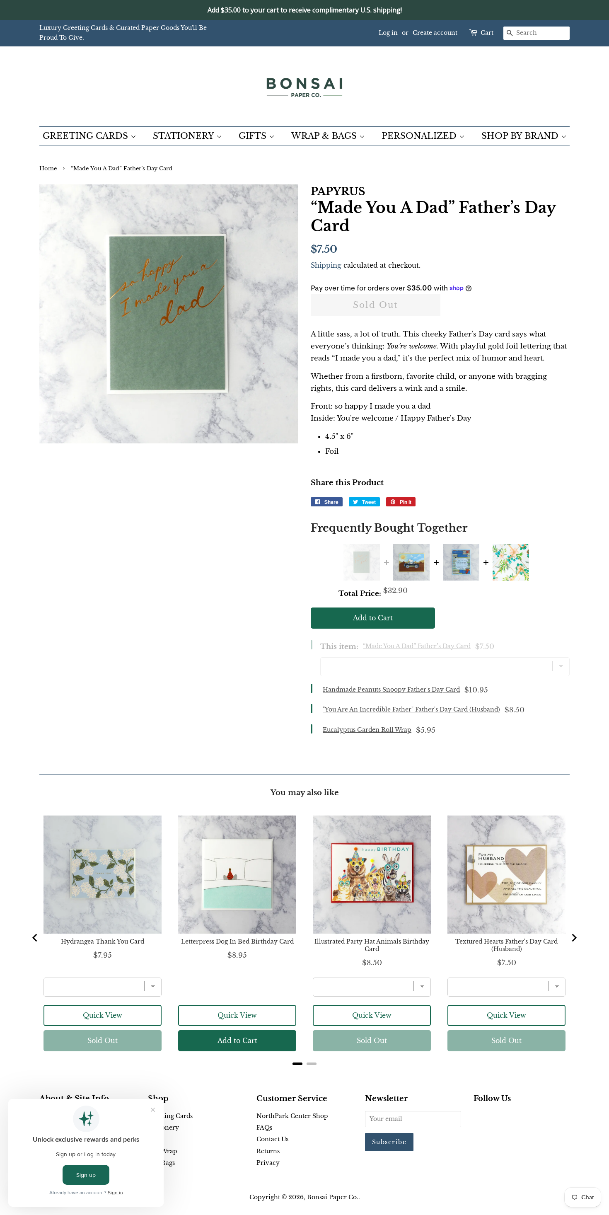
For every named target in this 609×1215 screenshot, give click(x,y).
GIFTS (254, 136)
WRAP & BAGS (325, 136)
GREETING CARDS (86, 136)
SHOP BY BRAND (521, 136)
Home (48, 168)
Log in (388, 32)
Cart (487, 32)
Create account (435, 32)
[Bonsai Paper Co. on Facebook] (478, 1117)
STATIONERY (184, 136)
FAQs (264, 1127)
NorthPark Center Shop (292, 1116)
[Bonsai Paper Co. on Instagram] (505, 1117)
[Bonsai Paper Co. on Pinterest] (491, 1117)
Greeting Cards (170, 1116)
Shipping (326, 265)
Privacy (268, 1163)
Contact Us (272, 1139)
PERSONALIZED (420, 136)
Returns (268, 1151)
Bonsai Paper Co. (332, 1197)
